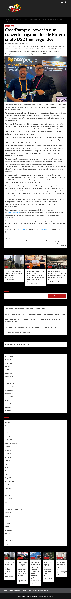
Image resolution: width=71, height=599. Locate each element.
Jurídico (7, 492)
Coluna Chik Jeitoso (11, 443)
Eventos (7, 467)
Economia (8, 450)
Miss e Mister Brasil (11, 499)
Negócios (8, 512)
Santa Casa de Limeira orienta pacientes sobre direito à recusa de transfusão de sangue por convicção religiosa (32, 320)
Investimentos (9, 485)
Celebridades (9, 439)
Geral (12, 26)
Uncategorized (9, 540)
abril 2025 (8, 410)
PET (6, 519)
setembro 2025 (9, 393)
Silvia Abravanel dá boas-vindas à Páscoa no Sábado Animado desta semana (19, 241)
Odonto (7, 516)
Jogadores (8, 488)
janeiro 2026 (9, 380)
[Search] (65, 2)
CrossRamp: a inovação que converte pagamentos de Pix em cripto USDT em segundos (53, 242)
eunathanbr (22, 229)
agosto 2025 (9, 397)
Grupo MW (8, 478)
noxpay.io (9, 232)
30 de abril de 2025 (23, 43)
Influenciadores (10, 481)
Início (5, 590)
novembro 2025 (10, 387)
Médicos (7, 495)
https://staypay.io (14, 212)
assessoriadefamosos (11, 43)
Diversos (7, 446)
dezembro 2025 (10, 383)
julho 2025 (8, 400)
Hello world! (26, 344)
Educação (8, 453)
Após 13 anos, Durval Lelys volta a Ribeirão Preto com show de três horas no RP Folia (30, 327)
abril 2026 (8, 370)
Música (7, 505)
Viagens (7, 544)
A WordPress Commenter (13, 344)
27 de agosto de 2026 (32, 283)
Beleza (7, 429)
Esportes (7, 464)
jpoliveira (45, 229)
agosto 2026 (9, 356)
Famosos (8, 26)
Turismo (7, 533)
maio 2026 (8, 366)
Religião (7, 523)
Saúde (7, 526)
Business (7, 432)
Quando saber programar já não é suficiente (18, 332)
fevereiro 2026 (9, 376)
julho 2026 (8, 359)
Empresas (8, 457)
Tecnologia (8, 530)
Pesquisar (8, 289)
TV (6, 537)
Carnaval (7, 436)
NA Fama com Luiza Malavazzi (14, 509)
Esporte (7, 460)
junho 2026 (8, 363)
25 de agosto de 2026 (54, 281)
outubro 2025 (9, 390)
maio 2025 (8, 407)
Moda (6, 502)
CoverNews (41, 596)
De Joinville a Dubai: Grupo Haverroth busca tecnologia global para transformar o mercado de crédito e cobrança (35, 275)
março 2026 (8, 373)
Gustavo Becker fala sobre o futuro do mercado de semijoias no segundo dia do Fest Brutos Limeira (35, 314)
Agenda (7, 422)
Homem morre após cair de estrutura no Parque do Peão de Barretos (13, 273)
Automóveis (8, 426)
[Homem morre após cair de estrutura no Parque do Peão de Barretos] (14, 262)
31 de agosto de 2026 (10, 279)
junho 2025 (8, 403)
